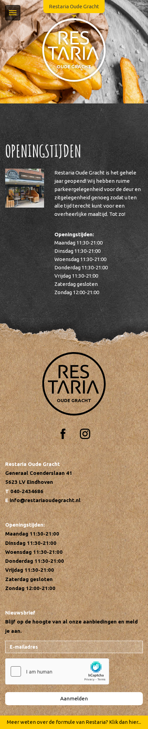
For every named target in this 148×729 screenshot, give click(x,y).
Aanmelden (74, 698)
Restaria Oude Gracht (74, 6)
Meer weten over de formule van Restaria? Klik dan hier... (74, 722)
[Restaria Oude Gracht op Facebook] (63, 433)
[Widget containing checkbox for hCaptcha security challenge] (57, 671)
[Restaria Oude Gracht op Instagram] (85, 433)
